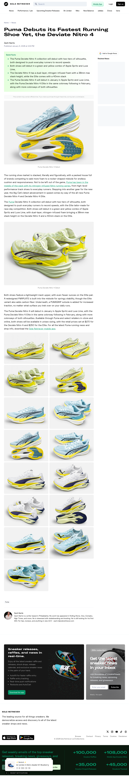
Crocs (109, 11)
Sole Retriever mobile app (42, 328)
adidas (100, 11)
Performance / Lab (25, 11)
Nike (77, 11)
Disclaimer (123, 736)
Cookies (113, 736)
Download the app (17, 692)
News (11, 11)
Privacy (98, 736)
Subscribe (115, 687)
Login (111, 4)
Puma (11, 202)
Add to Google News (109, 53)
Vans (118, 11)
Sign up (120, 4)
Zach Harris (9, 43)
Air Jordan (67, 11)
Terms (105, 736)
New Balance (88, 11)
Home (6, 22)
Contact (89, 736)
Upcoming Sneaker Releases (48, 11)
